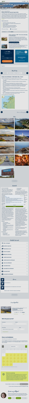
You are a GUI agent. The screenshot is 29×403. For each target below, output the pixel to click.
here (11, 201)
